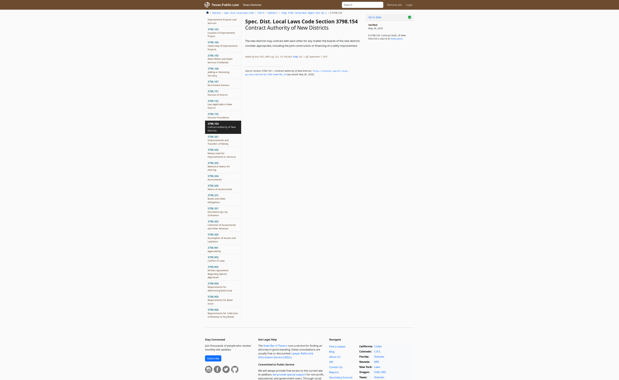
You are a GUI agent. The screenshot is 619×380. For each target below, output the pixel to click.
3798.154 (222, 127)
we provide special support (289, 374)
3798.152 (220, 104)
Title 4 (260, 12)
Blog (332, 351)
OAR (376, 372)
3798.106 (218, 72)
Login (409, 5)
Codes (378, 346)
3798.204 (215, 177)
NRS (376, 362)
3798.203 (219, 166)
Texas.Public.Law (225, 5)
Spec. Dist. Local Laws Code (239, 12)
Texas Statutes (252, 5)
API (331, 362)
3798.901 (214, 249)
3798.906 (223, 313)
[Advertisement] (390, 96)
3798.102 (222, 19)
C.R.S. (377, 351)
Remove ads (394, 5)
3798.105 (220, 59)
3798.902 (216, 258)
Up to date (374, 17)
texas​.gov (396, 38)
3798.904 (220, 287)
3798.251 (217, 198)
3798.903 (218, 272)
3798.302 (222, 225)
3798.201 (218, 140)
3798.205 (220, 187)
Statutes (216, 12)
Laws (377, 367)
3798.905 (220, 300)
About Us (334, 357)
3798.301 (218, 212)
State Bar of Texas (274, 345)
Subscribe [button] (213, 358)
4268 (295, 56)
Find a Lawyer (337, 346)
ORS (383, 372)
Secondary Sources (341, 377)
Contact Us (336, 367)
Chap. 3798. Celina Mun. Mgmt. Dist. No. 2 (304, 12)
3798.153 (218, 115)
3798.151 (218, 93)
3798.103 (221, 33)
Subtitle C (273, 12)
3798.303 (222, 238)
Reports (334, 372)
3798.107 (218, 83)
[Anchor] (359, 45)
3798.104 (222, 46)
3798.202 (222, 153)
